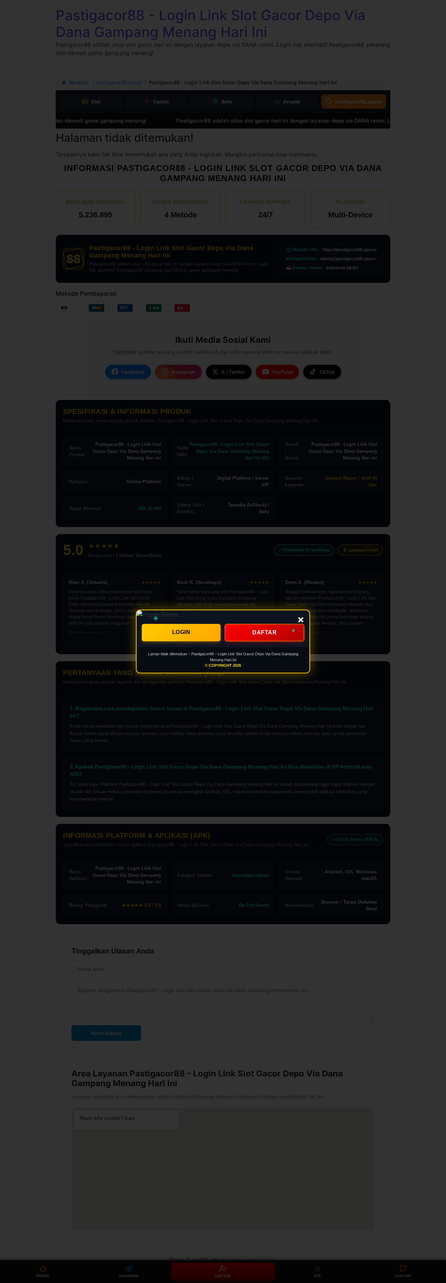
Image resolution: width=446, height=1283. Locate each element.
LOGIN (181, 632)
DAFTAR (264, 632)
